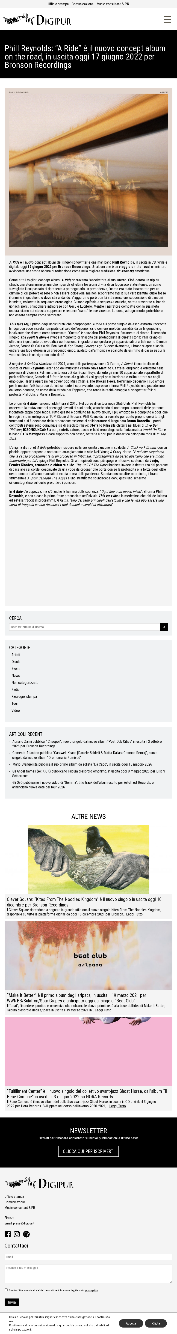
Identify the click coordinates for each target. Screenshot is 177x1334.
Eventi (16, 668)
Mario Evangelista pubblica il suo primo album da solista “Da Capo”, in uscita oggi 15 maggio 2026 (82, 764)
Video (16, 710)
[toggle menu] (167, 18)
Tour (15, 703)
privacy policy (91, 1290)
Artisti (16, 655)
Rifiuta (156, 1323)
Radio (16, 689)
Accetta (131, 1323)
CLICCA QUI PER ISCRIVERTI (88, 1151)
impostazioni (23, 1329)
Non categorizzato (25, 682)
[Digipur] (36, 24)
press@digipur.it (23, 1223)
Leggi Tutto (134, 914)
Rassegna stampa (24, 696)
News (16, 675)
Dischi (16, 662)
